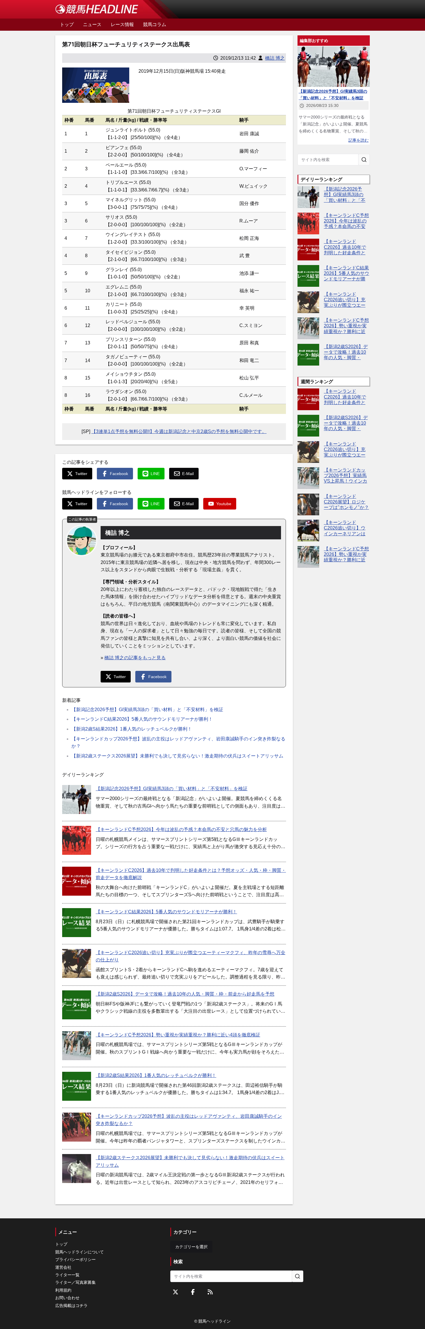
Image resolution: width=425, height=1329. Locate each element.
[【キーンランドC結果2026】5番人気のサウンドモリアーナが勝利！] (76, 922)
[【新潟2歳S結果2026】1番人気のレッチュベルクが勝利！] (76, 1086)
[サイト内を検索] (364, 159)
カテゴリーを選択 (191, 1246)
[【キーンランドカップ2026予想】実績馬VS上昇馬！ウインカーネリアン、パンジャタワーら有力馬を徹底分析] (308, 478)
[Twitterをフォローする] (175, 1292)
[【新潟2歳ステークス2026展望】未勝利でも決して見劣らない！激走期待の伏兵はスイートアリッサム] (76, 1168)
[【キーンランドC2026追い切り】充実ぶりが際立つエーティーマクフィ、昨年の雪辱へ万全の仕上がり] (76, 963)
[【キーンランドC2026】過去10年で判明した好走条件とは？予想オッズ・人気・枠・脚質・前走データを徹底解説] (76, 881)
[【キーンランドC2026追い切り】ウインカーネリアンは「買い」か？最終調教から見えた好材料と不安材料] (308, 530)
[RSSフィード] (210, 1292)
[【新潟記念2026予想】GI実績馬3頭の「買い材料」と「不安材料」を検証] (76, 799)
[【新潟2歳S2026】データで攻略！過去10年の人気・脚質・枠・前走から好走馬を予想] (76, 1004)
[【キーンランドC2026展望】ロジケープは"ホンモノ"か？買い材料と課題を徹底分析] (308, 504)
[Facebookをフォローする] (193, 1292)
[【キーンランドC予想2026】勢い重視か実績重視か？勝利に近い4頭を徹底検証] (76, 1045)
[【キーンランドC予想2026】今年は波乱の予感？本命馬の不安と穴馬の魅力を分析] (76, 840)
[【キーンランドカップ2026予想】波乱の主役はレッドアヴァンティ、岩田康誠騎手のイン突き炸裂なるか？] (76, 1127)
